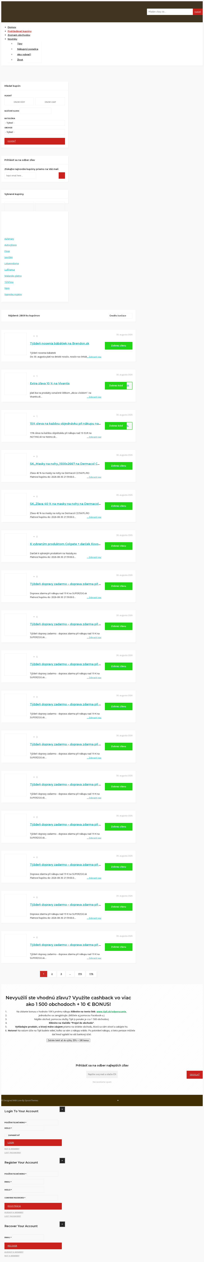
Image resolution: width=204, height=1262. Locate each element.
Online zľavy (50, 102)
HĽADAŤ (12, 141)
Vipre (7, 288)
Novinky (12, 39)
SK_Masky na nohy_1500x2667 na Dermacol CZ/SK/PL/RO (72, 463)
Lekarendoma (11, 263)
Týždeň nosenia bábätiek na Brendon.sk (59, 343)
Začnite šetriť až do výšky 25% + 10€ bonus (68, 1040)
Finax (7, 251)
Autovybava (10, 244)
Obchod (8, 127)
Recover (12, 1245)
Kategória (9, 118)
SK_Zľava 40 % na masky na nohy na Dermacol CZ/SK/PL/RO (74, 503)
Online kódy (19, 102)
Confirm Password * (14, 1197)
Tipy (19, 43)
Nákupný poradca (27, 49)
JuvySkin (8, 257)
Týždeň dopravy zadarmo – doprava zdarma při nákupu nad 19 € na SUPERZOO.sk (90, 584)
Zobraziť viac (94, 356)
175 (80, 974)
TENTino (9, 282)
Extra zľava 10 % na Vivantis (50, 383)
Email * (7, 1182)
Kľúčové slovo (11, 110)
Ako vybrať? (24, 54)
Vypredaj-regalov (13, 294)
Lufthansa (9, 269)
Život (20, 59)
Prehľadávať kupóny (20, 31)
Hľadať (197, 12)
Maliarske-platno (13, 275)
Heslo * (8, 1128)
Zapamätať (14, 1135)
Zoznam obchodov (19, 35)
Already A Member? (13, 1212)
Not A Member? (11, 1149)
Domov (12, 27)
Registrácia (14, 1206)
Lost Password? (12, 1152)
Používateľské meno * (15, 1122)
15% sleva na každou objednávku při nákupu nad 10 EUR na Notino (78, 423)
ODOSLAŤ (195, 1074)
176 (91, 974)
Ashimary (9, 238)
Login (11, 1142)
